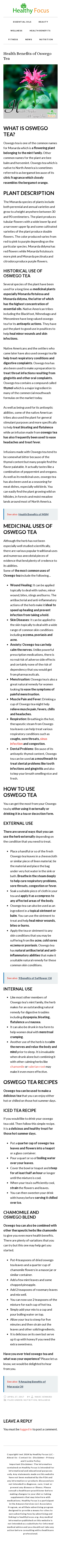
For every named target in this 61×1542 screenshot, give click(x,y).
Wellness (44, 1400)
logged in (26, 1429)
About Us (12, 1457)
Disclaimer (39, 1457)
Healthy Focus (30, 8)
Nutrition (30, 1400)
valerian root (37, 1066)
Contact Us (25, 1457)
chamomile (17, 1066)
